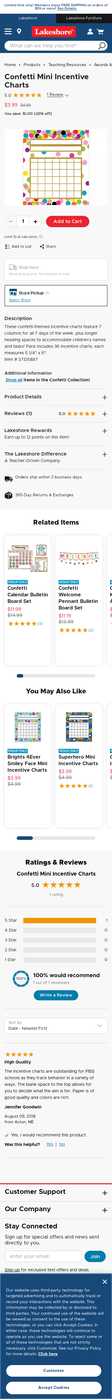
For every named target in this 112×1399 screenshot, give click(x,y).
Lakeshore (28, 18)
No (62, 1144)
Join (95, 1256)
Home (10, 65)
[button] (8, 32)
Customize (53, 1371)
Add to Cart (67, 221)
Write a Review (56, 995)
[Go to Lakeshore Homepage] (54, 31)
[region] (56, 1336)
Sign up (12, 1270)
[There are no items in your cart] (100, 32)
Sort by (15, 1022)
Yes (49, 1144)
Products (32, 65)
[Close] (104, 1281)
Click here (48, 1354)
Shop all (14, 380)
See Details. (67, 8)
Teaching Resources (67, 65)
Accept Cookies (53, 1388)
